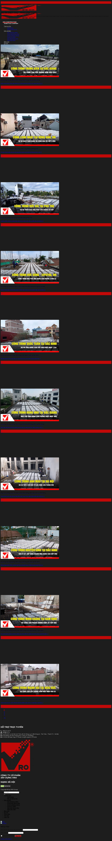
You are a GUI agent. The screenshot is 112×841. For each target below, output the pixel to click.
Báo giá (6, 42)
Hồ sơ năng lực (12, 29)
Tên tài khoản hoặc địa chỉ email (11, 830)
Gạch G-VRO (11, 37)
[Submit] (4, 794)
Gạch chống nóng (13, 35)
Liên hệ (6, 817)
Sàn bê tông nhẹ (12, 38)
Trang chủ (7, 26)
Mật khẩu (4, 833)
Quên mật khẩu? (6, 839)
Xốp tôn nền (11, 40)
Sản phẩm (7, 31)
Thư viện (7, 814)
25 (4, 718)
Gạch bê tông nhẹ (13, 34)
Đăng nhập (18, 836)
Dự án (6, 43)
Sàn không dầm (12, 32)
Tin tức (6, 816)
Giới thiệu (10, 28)
